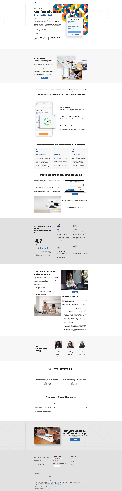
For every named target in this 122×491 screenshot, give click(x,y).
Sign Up (85, 1)
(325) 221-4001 (55, 460)
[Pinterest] (42, 464)
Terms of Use (77, 34)
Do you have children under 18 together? (73, 22)
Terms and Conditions (75, 460)
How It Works (59, 1)
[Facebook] (35, 464)
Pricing (54, 1)
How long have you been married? (73, 26)
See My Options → (75, 31)
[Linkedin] (44, 464)
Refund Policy (73, 462)
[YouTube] (40, 464)
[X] (37, 464)
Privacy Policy (73, 461)
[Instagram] (38, 464)
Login (83, 1)
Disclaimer (73, 464)
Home (51, 1)
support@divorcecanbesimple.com (59, 463)
